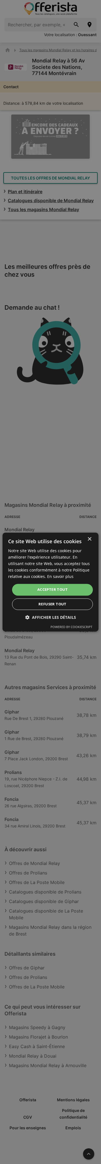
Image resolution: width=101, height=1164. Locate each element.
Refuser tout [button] (52, 604)
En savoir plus (60, 576)
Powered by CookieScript (71, 627)
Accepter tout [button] (52, 589)
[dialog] (50, 582)
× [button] (89, 539)
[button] (50, 617)
